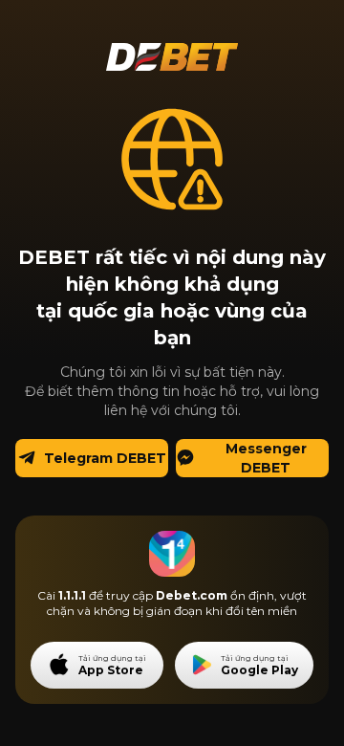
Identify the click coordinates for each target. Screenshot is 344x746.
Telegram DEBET (105, 458)
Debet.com (191, 595)
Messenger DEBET (266, 458)
